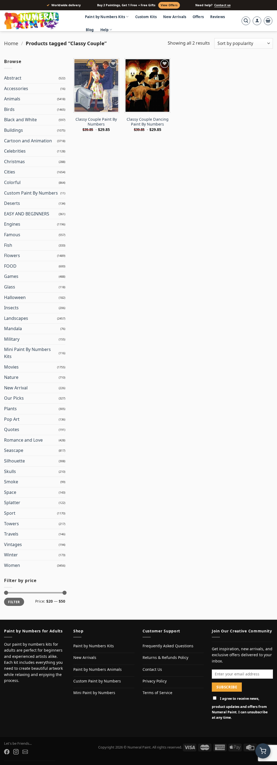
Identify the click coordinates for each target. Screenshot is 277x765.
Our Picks (14, 398)
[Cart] (268, 21)
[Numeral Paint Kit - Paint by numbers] (39, 20)
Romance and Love (23, 440)
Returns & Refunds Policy (165, 657)
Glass (9, 287)
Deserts (12, 203)
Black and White (20, 120)
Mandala (13, 328)
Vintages (13, 544)
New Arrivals (174, 16)
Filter (14, 602)
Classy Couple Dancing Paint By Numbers (148, 122)
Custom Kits (146, 16)
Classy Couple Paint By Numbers (96, 122)
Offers (198, 16)
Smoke (11, 482)
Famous (12, 235)
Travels (11, 534)
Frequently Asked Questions (168, 645)
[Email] (25, 751)
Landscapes (16, 318)
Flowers (12, 255)
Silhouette (14, 461)
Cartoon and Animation (28, 141)
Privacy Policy (155, 681)
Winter (11, 555)
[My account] (257, 21)
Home (11, 43)
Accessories (16, 88)
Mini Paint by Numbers (94, 692)
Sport (9, 513)
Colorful (12, 182)
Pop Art (11, 419)
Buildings (13, 130)
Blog (90, 29)
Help (104, 29)
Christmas (14, 162)
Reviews (217, 16)
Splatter (12, 502)
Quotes (11, 429)
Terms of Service (157, 692)
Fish (8, 245)
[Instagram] (16, 751)
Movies (11, 367)
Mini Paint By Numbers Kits (27, 352)
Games (11, 276)
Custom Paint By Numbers (31, 193)
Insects (11, 308)
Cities (9, 172)
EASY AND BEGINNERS (26, 214)
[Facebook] (6, 751)
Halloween (15, 297)
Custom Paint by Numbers (97, 681)
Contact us (222, 5)
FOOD (10, 266)
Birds (9, 109)
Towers (11, 524)
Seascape (13, 450)
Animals (12, 99)
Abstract (12, 78)
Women (12, 565)
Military (11, 339)
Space (10, 492)
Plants (10, 409)
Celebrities (15, 151)
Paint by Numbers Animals (97, 669)
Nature (11, 377)
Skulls (10, 471)
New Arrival (16, 388)
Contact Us (152, 669)
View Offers (169, 5)
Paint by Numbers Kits (105, 16)
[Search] (246, 21)
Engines (12, 224)
